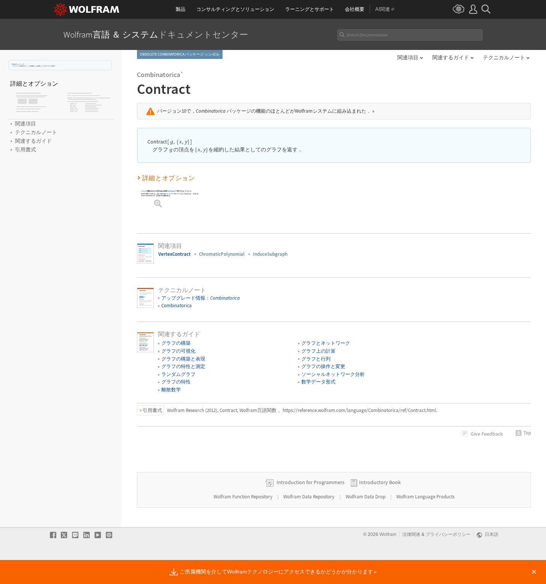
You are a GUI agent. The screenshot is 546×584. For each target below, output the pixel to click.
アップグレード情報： (200, 298)
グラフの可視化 (178, 351)
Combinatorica (176, 305)
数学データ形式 (318, 382)
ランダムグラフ (178, 374)
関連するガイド (450, 57)
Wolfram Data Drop (366, 496)
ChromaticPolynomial (222, 254)
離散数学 (171, 389)
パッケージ (166, 194)
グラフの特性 (176, 382)
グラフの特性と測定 (183, 366)
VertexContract (171, 191)
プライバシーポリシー (448, 534)
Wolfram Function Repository (244, 496)
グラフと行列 (316, 359)
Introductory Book (380, 482)
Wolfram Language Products (425, 496)
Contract (143, 191)
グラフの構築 (176, 343)
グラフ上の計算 (318, 351)
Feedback (487, 433)
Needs (142, 195)
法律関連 (411, 534)
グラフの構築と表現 (183, 359)
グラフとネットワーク (325, 343)
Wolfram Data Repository (309, 496)
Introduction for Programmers (310, 482)
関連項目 (407, 57)
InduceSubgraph (270, 254)
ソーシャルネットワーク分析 (333, 374)
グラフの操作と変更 (323, 366)
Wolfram (387, 534)
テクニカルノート (504, 57)
